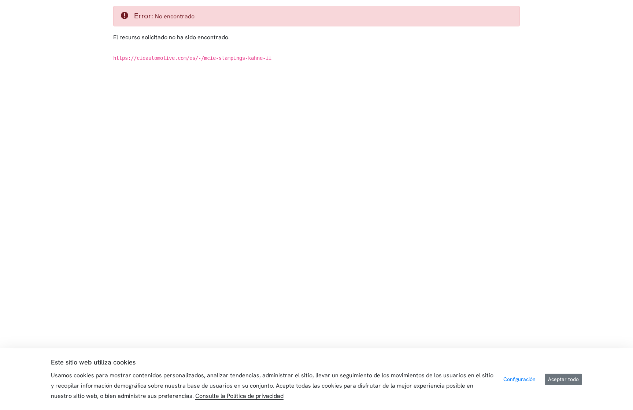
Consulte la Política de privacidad (239, 396)
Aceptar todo (563, 379)
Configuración (519, 379)
